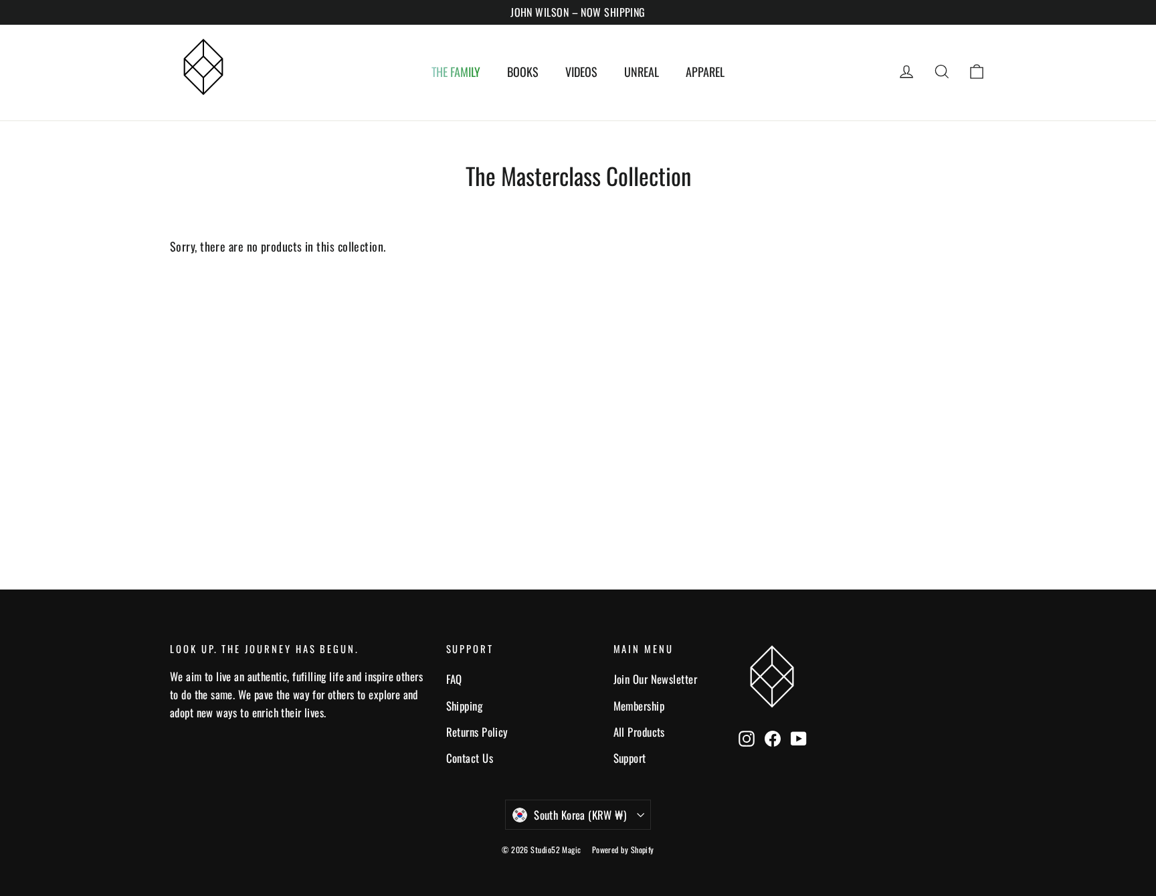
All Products (639, 731)
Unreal (641, 71)
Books (523, 71)
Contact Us (470, 757)
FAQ (454, 678)
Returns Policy (477, 731)
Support (629, 757)
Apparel (705, 71)
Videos (581, 71)
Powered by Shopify (623, 849)
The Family (455, 71)
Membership (639, 705)
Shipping (464, 705)
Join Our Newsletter (655, 678)
